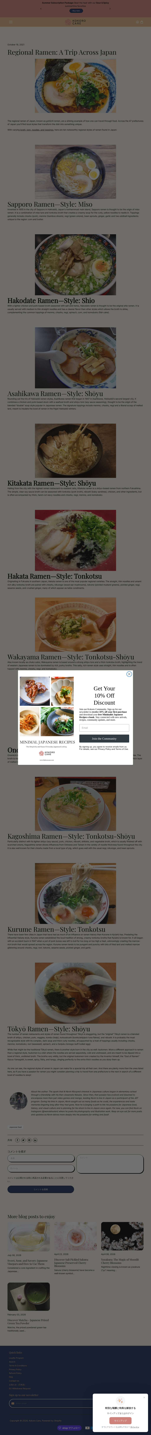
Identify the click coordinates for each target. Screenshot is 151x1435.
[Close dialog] (129, 674)
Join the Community (104, 738)
